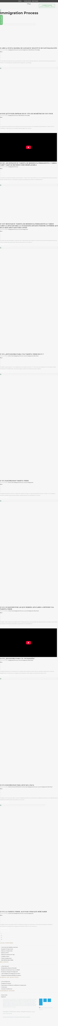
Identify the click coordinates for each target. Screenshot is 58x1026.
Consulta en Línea (5, 956)
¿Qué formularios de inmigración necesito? (10, 973)
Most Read (36, 356)
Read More (4, 65)
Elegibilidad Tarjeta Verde (17, 481)
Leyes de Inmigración (23, 50)
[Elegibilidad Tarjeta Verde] (29, 374)
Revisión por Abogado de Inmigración (9, 971)
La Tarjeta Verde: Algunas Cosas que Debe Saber (26, 911)
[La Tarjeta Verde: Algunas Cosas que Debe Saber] (22, 805)
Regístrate (3, 996)
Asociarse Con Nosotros (6, 989)
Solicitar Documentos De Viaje (8, 954)
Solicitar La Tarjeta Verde (7, 951)
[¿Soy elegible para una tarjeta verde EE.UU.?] (29, 248)
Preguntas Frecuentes (6, 983)
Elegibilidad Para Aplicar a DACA (19, 785)
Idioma (19, 1)
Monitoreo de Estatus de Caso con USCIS (10, 970)
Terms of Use (9, 1013)
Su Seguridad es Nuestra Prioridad (8, 968)
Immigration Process (13, 50)
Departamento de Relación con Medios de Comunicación (13, 985)
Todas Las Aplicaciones (6, 958)
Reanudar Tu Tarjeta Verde (7, 949)
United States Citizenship (34, 50)
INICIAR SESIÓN (27, 1)
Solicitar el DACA (5, 952)
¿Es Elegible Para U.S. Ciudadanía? (20, 658)
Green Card (10, 356)
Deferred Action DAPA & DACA (15, 786)
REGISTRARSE (34, 1)
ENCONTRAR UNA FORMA (7, 960)
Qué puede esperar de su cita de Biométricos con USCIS (29, 114)
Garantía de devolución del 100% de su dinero (11, 975)
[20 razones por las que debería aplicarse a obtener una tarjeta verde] (29, 501)
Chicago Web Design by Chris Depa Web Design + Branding (16, 1016)
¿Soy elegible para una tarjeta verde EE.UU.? (24, 354)
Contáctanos (4, 987)
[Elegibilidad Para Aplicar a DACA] (29, 679)
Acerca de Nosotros (5, 981)
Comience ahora (47, 6)
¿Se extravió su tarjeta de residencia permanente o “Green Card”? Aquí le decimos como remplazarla (28, 164)
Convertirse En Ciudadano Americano (9, 947)
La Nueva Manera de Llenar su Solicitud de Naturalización (31, 48)
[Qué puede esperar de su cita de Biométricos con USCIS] (29, 68)
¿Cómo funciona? (5, 966)
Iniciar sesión (4, 995)
